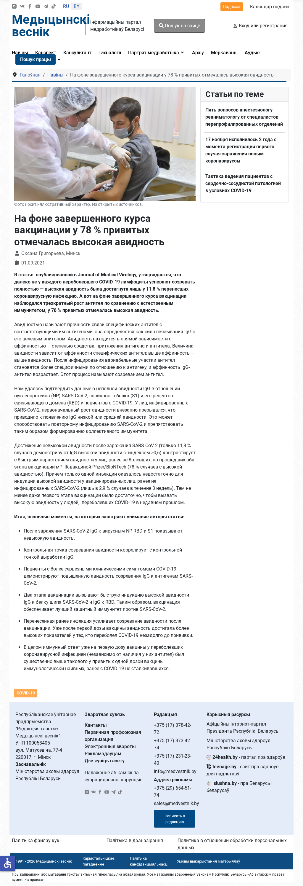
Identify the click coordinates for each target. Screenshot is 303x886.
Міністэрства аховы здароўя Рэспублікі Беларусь (238, 744)
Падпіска (232, 6)
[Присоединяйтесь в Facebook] (30, 6)
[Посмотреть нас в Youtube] (38, 6)
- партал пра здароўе (248, 757)
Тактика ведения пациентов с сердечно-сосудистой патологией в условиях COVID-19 (243, 183)
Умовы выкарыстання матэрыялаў (208, 861)
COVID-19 (26, 693)
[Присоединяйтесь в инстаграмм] (14, 6)
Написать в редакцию (175, 819)
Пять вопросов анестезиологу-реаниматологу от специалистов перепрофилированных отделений (244, 117)
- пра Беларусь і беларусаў (240, 786)
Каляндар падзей (269, 6)
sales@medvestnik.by (176, 803)
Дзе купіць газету (105, 761)
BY (77, 6)
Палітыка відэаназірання (135, 840)
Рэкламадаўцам (103, 753)
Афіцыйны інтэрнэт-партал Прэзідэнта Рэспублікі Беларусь (242, 727)
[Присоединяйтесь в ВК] (22, 6)
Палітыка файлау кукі (36, 840)
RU (66, 6)
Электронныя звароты (110, 746)
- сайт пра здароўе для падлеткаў (242, 770)
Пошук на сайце (182, 25)
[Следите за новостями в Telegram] (45, 6)
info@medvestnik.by (175, 771)
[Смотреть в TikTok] (53, 6)
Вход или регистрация (263, 25)
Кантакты (96, 725)
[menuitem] (77, 52)
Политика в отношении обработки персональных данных (232, 844)
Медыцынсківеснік (51, 25)
